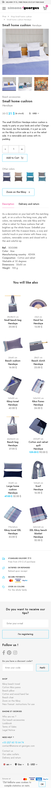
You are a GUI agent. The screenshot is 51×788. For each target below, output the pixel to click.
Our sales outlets (10, 754)
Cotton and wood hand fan (15, 694)
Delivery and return (29, 204)
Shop (4, 16)
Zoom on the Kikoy (16, 192)
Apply (42, 667)
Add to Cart (13, 157)
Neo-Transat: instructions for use (18, 704)
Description (8, 204)
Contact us (7, 751)
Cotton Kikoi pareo (11, 687)
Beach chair (8, 697)
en (8, 764)
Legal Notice (8, 730)
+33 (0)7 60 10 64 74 (13, 742)
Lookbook (7, 723)
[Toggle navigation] (4, 8)
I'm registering (25, 634)
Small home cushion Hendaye (19, 19)
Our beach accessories (13, 720)
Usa (20, 764)
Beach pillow (8, 690)
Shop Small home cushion (21, 16)
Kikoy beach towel (11, 684)
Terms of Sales (9, 726)
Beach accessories (11, 96)
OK (42, 784)
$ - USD (33, 113)
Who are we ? (9, 716)
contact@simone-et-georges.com (18, 745)
